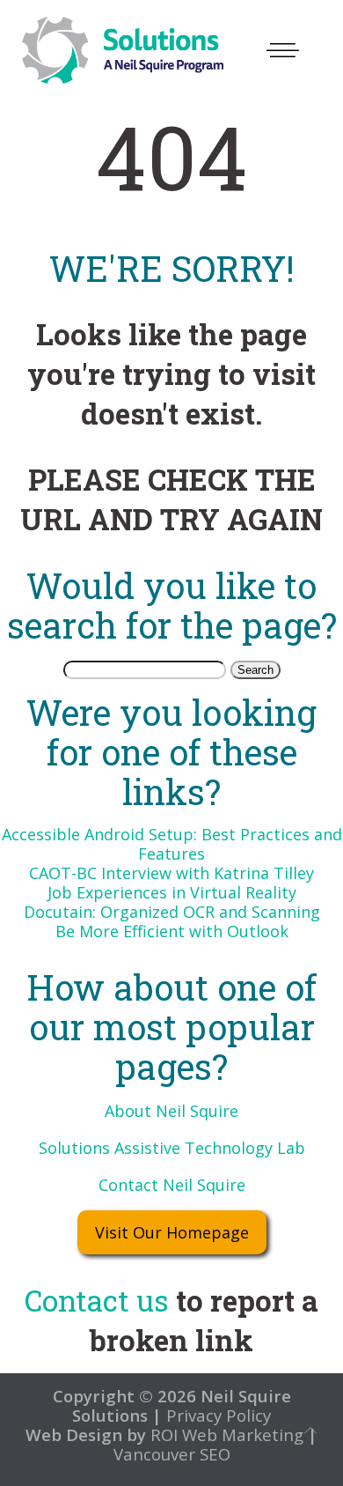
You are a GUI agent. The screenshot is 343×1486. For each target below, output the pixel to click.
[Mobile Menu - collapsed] (282, 50)
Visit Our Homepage (172, 1232)
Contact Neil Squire (172, 1184)
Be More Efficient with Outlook (171, 931)
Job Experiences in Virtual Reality (171, 892)
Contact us (97, 1300)
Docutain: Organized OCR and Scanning (172, 911)
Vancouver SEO (171, 1454)
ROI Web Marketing (226, 1434)
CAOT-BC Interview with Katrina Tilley (171, 872)
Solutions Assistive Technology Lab (172, 1147)
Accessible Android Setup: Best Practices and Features (172, 844)
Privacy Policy (216, 1415)
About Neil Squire (171, 1110)
